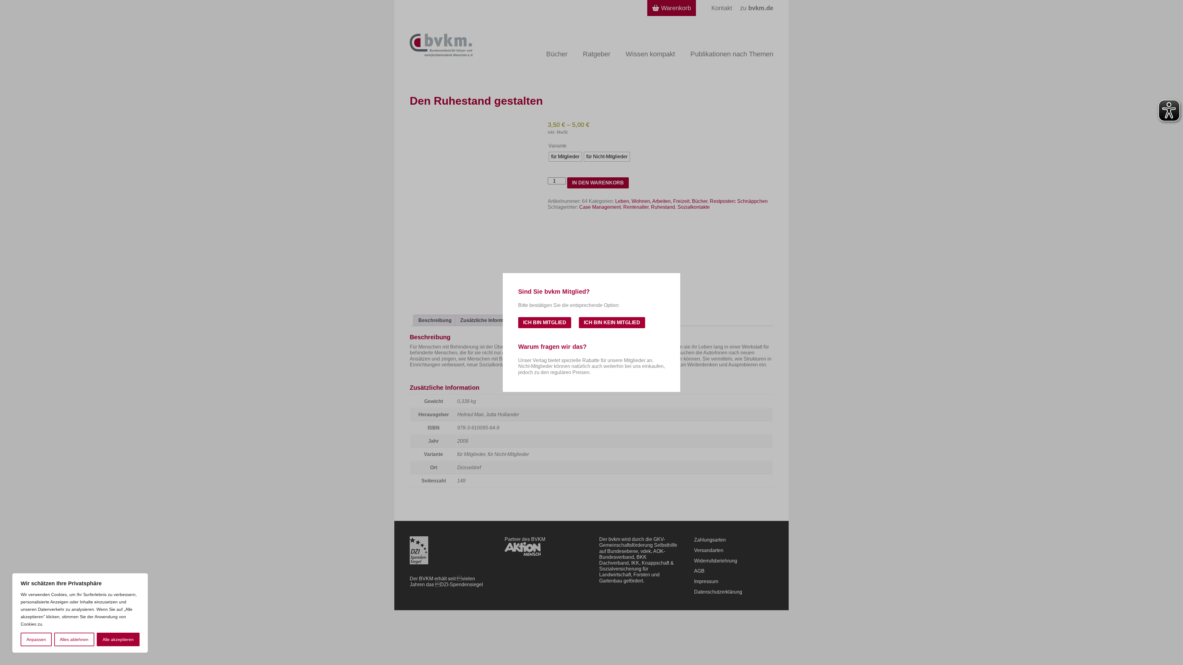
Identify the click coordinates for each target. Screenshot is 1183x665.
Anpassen (36, 639)
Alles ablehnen (74, 639)
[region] (80, 613)
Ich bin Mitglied (544, 322)
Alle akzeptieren (118, 639)
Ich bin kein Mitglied (612, 322)
